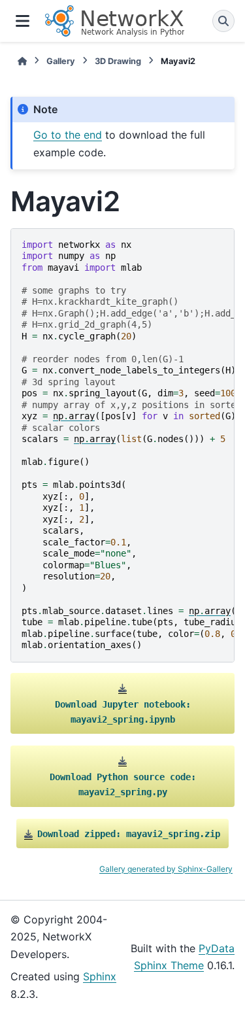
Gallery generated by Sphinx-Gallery (166, 869)
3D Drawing (118, 61)
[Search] (223, 21)
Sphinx (99, 976)
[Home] (22, 61)
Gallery (60, 61)
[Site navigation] (22, 21)
